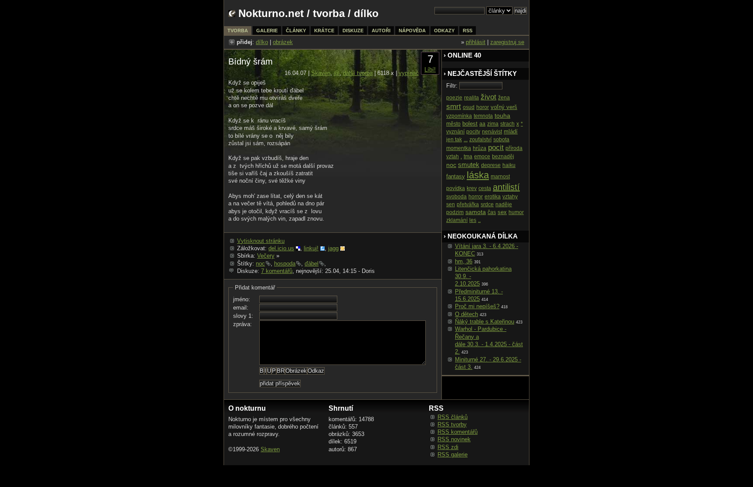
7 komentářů (276, 271)
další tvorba (358, 73)
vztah (452, 156)
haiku (509, 165)
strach (507, 124)
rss (467, 30)
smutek (468, 164)
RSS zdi (448, 447)
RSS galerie (453, 454)
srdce (487, 204)
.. (479, 220)
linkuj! (311, 248)
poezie (454, 98)
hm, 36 (463, 261)
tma (468, 156)
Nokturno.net (271, 13)
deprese (491, 165)
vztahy (510, 197)
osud (469, 107)
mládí (511, 131)
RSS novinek (454, 439)
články (296, 30)
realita (471, 98)
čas (492, 212)
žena (504, 98)
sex (502, 212)
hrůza (479, 148)
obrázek (283, 42)
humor (516, 212)
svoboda (456, 197)
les (472, 220)
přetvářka (468, 204)
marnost (500, 177)
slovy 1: (243, 316)
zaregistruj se (507, 42)
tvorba (329, 13)
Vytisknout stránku (261, 241)
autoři (381, 30)
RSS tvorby (452, 424)
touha (502, 115)
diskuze (353, 30)
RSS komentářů (458, 432)
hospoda (284, 263)
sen (450, 204)
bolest (470, 123)
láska (478, 175)
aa (482, 124)
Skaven (320, 73)
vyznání (455, 132)
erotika (493, 197)
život (488, 97)
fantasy (455, 176)
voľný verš (504, 107)
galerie (267, 30)
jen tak (454, 139)
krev (472, 188)
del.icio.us (281, 248)
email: (240, 307)
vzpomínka (459, 116)
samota (475, 211)
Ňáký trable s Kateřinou (484, 321)
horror (475, 197)
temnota (483, 116)
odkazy (444, 30)
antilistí (506, 187)
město (453, 124)
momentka (458, 148)
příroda (513, 148)
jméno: (241, 299)
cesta (484, 188)
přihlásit (475, 42)
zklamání (457, 220)
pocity (473, 132)
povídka (455, 188)
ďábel (312, 263)
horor (482, 107)
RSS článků (453, 417)
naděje (503, 204)
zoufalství (480, 139)
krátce (324, 30)
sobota (501, 139)
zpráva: (242, 324)
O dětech (466, 314)
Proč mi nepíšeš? (477, 306)
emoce (482, 156)
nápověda (412, 30)
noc (260, 263)
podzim (455, 212)
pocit (496, 147)
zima (493, 124)
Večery (266, 255)
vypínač (409, 73)
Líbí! (430, 69)
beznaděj (503, 156)
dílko (262, 42)
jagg (333, 248)
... (466, 139)
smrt (453, 106)
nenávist (492, 132)
